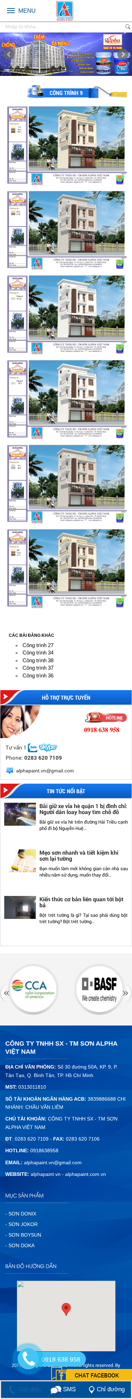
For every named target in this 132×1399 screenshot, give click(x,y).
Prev (9, 54)
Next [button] (122, 872)
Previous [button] (10, 872)
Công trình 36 (38, 675)
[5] (99, 989)
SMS (68, 1389)
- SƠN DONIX (20, 1213)
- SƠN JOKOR (21, 1224)
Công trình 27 (38, 645)
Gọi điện (29, 1389)
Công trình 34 (38, 653)
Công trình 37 (38, 668)
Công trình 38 (38, 660)
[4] (33, 989)
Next (122, 54)
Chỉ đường (111, 1389)
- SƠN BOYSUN (23, 1235)
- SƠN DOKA (19, 1245)
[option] (66, 825)
